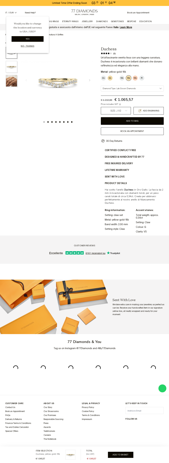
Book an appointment (132, 131)
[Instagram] (127, 425)
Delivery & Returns (13, 419)
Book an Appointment (15, 411)
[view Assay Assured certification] (85, 427)
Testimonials (49, 431)
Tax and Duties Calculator (17, 427)
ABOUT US (49, 403)
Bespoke (131, 21)
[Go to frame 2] (48, 122)
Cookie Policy (88, 411)
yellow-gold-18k (120, 220)
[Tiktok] (162, 425)
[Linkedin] (150, 425)
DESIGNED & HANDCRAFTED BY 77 (124, 157)
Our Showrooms (51, 411)
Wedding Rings (50, 21)
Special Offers (11, 431)
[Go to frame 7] (67, 122)
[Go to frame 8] (71, 122)
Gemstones (117, 21)
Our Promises (50, 415)
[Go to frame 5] (60, 122)
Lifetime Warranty (117, 170)
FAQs (7, 415)
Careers (47, 435)
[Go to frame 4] (56, 122)
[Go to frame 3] (52, 122)
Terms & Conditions (91, 415)
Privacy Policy (88, 407)
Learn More (126, 27)
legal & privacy (91, 403)
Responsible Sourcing (53, 419)
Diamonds (102, 21)
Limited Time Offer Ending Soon (69, 3)
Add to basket (120, 455)
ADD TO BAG (132, 121)
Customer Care (14, 403)
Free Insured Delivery (119, 163)
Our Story (48, 407)
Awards (47, 427)
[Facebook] (133, 425)
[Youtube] (156, 425)
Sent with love (115, 176)
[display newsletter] (159, 410)
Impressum (87, 419)
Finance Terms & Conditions (18, 423)
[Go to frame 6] (64, 122)
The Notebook (50, 439)
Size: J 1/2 (115, 111)
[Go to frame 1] (44, 122)
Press (46, 423)
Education (145, 21)
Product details (116, 183)
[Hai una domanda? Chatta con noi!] (162, 388)
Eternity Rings (70, 21)
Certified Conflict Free (120, 150)
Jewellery (87, 21)
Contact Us (10, 407)
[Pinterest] (145, 425)
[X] (139, 425)
